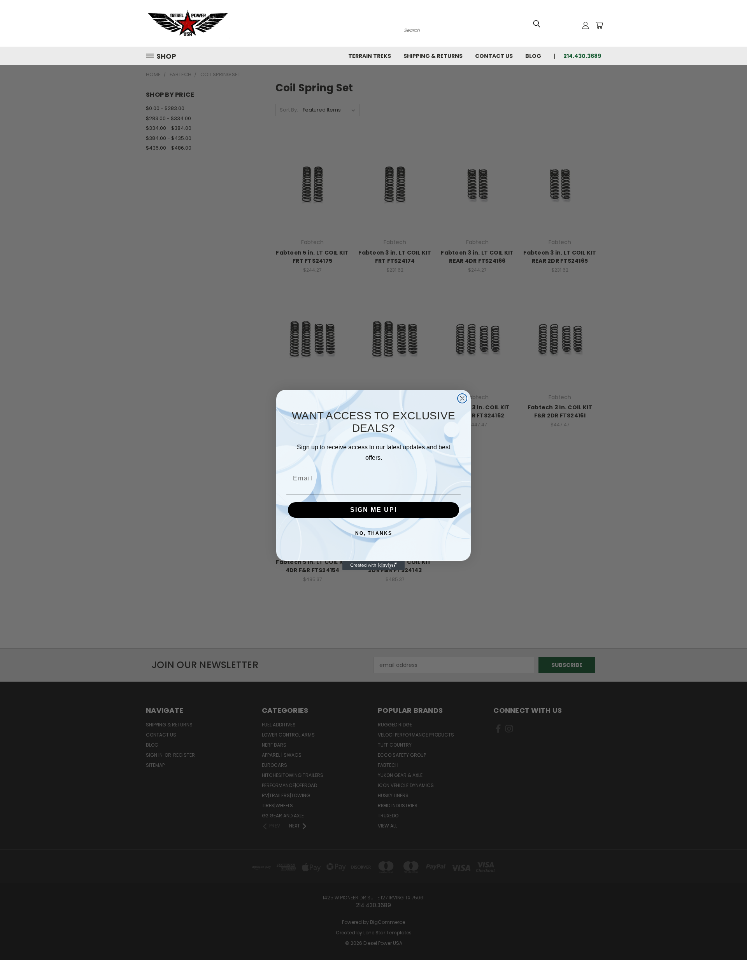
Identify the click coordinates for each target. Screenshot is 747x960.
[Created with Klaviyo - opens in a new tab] (373, 565)
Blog (533, 56)
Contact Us (494, 56)
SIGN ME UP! (373, 509)
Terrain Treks (369, 56)
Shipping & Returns (433, 56)
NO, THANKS (373, 533)
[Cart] (599, 25)
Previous (726, 935)
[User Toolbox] (585, 25)
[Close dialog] (462, 398)
